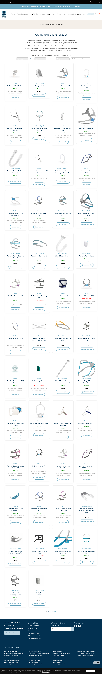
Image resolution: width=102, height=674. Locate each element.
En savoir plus (45, 671)
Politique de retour (33, 633)
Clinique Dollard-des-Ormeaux (86, 651)
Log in (78, 14)
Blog (29, 630)
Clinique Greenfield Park (11, 660)
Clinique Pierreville (34, 660)
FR (89, 14)
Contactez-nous (32, 628)
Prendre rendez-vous (12, 633)
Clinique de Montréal (10, 651)
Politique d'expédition (34, 638)
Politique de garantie (34, 635)
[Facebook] (75, 626)
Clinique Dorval (57, 651)
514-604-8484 (96, 2)
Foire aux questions (33, 625)
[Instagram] (79, 626)
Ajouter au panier (39, 95)
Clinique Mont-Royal (35, 651)
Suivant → (53, 611)
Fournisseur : (50, 59)
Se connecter (15, 97)
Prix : (31, 59)
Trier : (13, 59)
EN (92, 14)
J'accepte (91, 671)
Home (42, 24)
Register (83, 14)
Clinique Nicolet (57, 660)
